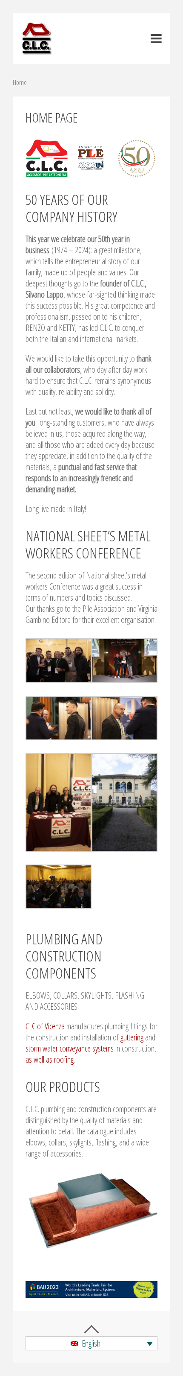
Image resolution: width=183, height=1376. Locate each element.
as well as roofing (50, 1059)
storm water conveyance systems (70, 1048)
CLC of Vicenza (45, 1026)
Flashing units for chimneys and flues (92, 1209)
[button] (91, 1343)
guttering (131, 1037)
